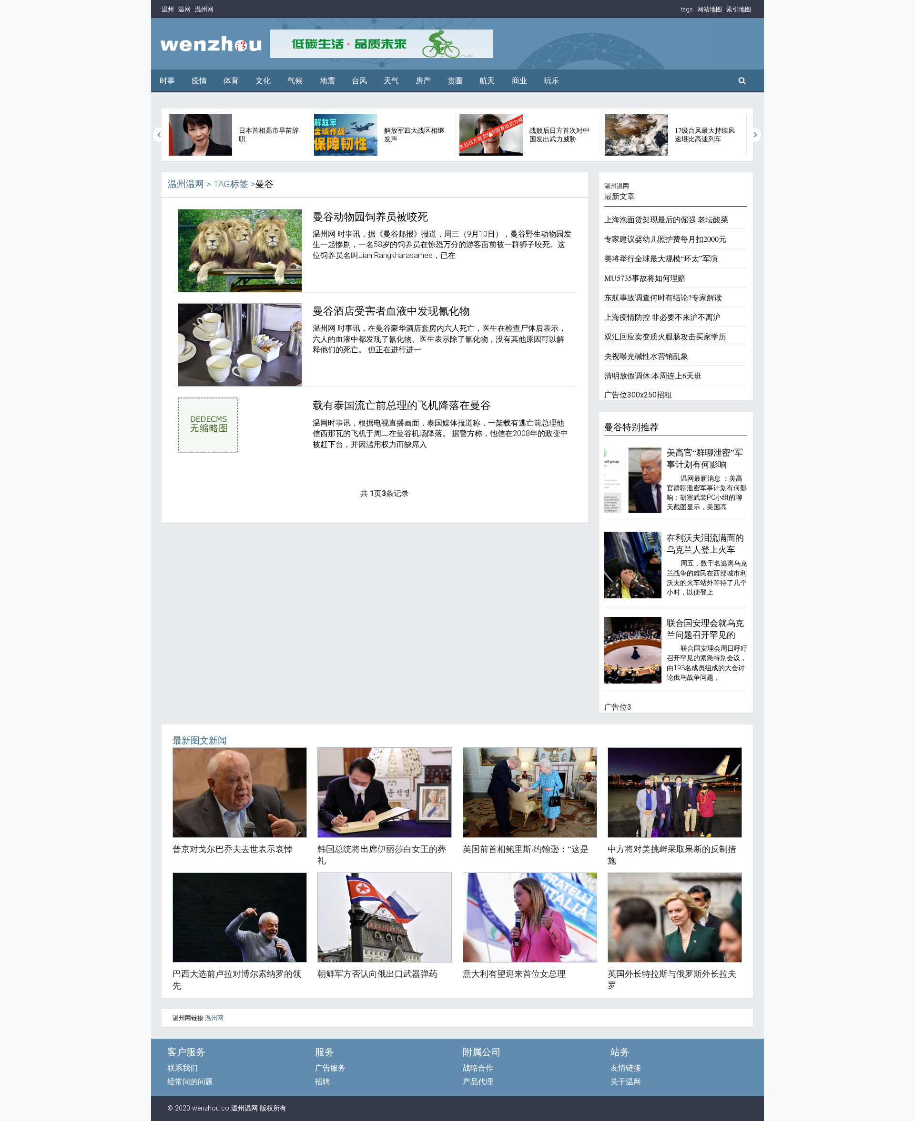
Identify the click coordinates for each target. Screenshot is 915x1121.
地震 (327, 80)
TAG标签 (231, 184)
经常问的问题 (190, 1081)
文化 (263, 80)
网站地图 (709, 9)
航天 (487, 80)
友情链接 (625, 1067)
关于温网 (625, 1081)
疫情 (199, 80)
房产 (423, 80)
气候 (295, 80)
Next (754, 135)
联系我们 (182, 1067)
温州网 (204, 9)
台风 (359, 80)
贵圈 (455, 80)
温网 (184, 9)
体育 (231, 80)
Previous (160, 135)
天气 (391, 80)
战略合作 (478, 1067)
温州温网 (186, 184)
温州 (168, 9)
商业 (519, 80)
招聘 (322, 1081)
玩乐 (551, 80)
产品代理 (478, 1081)
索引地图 (738, 9)
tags (687, 9)
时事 (167, 80)
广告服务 (330, 1067)
